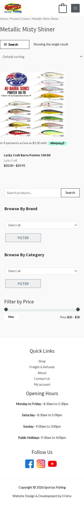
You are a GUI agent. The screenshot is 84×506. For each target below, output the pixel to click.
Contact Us (42, 378)
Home (4, 18)
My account (42, 384)
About (42, 373)
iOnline (67, 496)
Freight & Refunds (42, 367)
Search (70, 192)
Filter (23, 238)
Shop (42, 361)
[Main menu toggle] (75, 8)
